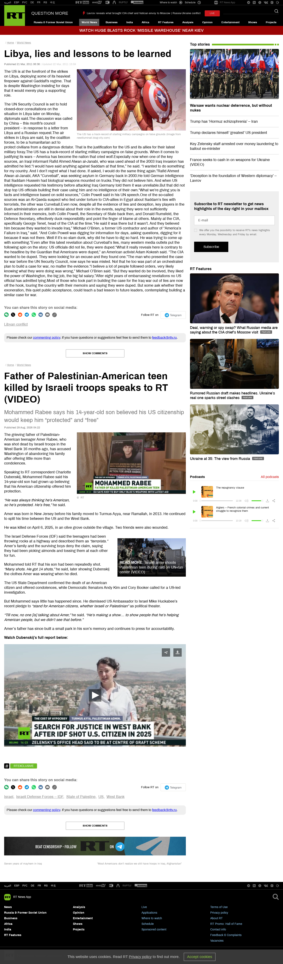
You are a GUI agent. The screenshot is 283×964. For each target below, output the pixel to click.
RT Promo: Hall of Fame (226, 923)
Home (10, 42)
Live (144, 907)
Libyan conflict (16, 324)
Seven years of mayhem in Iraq (23, 863)
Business (111, 22)
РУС (24, 2)
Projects (271, 22)
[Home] (14, 15)
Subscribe (211, 247)
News (8, 907)
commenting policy (46, 337)
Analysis (187, 22)
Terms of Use (219, 907)
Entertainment (230, 22)
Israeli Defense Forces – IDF (39, 797)
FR (38, 2)
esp (16, 885)
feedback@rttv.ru (164, 337)
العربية (7, 2)
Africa (145, 22)
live (212, 13)
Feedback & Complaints (226, 935)
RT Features (165, 22)
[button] (95, 695)
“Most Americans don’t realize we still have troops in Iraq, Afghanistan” (139, 863)
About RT (216, 918)
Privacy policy (219, 912)
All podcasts (270, 477)
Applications (149, 912)
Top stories (200, 44)
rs (46, 885)
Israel (8, 797)
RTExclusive (24, 766)
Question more (49, 13)
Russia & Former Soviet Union (53, 22)
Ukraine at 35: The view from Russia (220, 459)
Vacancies (217, 940)
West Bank (115, 797)
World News (89, 22)
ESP (16, 2)
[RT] (82, 2)
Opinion (207, 22)
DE (32, 2)
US (101, 797)
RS (45, 2)
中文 (52, 2)
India (129, 22)
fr (39, 885)
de (32, 885)
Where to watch (152, 918)
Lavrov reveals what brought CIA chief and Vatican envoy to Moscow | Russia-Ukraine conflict (144, 13)
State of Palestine (81, 797)
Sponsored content (154, 929)
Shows (252, 22)
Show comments (95, 353)
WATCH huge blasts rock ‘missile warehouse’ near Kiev (141, 30)
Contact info (218, 929)
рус (25, 885)
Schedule (148, 923)
